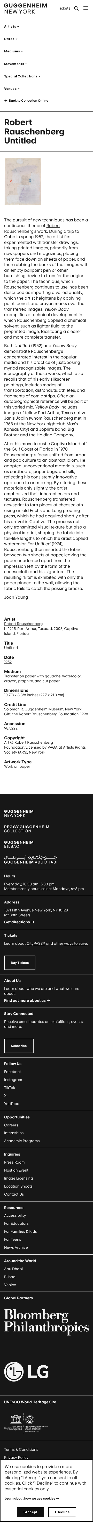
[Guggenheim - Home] (25, 8)
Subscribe (19, 1046)
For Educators (16, 1223)
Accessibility (15, 1215)
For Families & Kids (20, 1231)
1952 (8, 662)
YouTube (11, 1104)
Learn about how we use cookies (30, 1498)
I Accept (30, 1512)
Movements (17, 64)
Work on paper (17, 766)
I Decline (62, 1512)
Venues (13, 89)
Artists (13, 26)
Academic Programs (22, 1141)
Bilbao (10, 1277)
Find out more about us (25, 1000)
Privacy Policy (16, 1457)
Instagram (13, 1080)
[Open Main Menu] (86, 8)
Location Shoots (18, 1186)
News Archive (16, 1247)
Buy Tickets (20, 963)
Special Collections (23, 76)
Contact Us (14, 1194)
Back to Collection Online (28, 100)
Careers (11, 1125)
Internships (14, 1133)
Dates (12, 39)
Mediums (15, 51)
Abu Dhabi (13, 1269)
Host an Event (16, 1170)
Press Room (14, 1162)
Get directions (17, 922)
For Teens (12, 1239)
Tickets (64, 8)
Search (76, 8)
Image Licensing (18, 1178)
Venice (10, 1285)
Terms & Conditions (21, 1449)
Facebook (13, 1072)
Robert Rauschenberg (23, 624)
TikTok (9, 1088)
